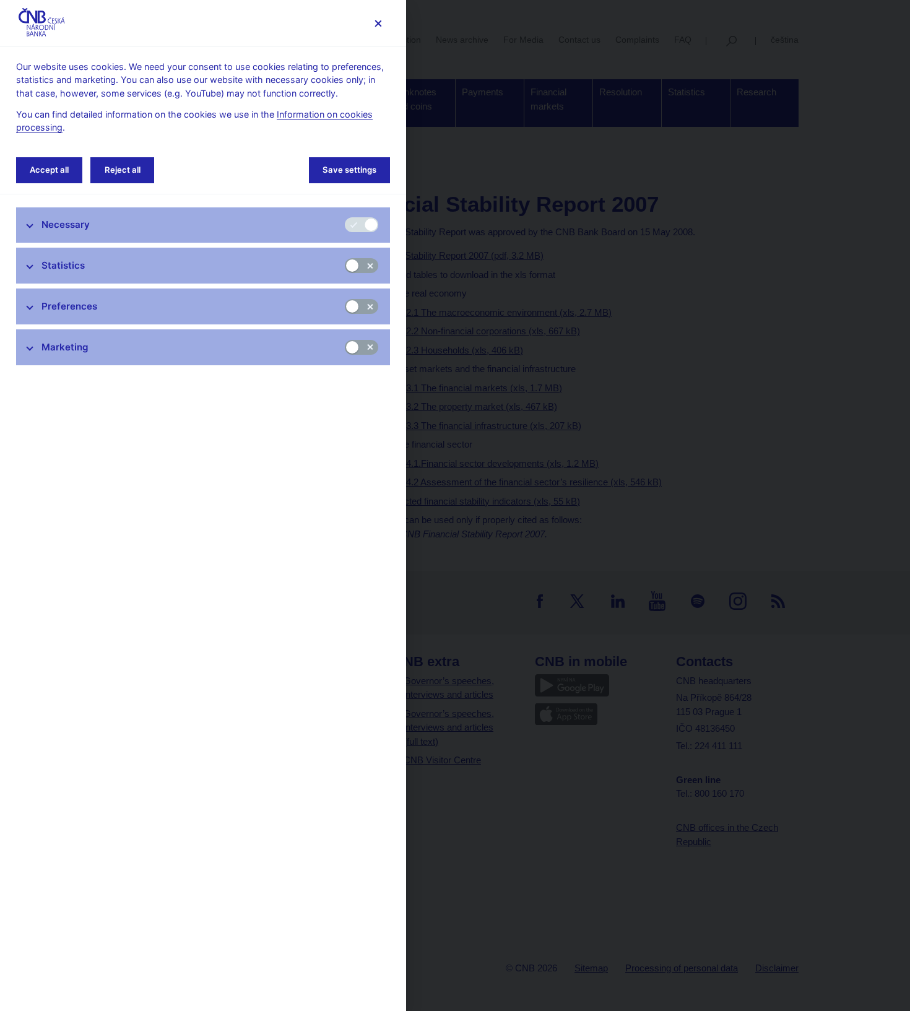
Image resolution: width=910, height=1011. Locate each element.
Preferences (69, 306)
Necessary (65, 224)
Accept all (49, 170)
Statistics (63, 265)
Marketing (65, 347)
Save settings (349, 170)
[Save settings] (378, 23)
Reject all (123, 170)
